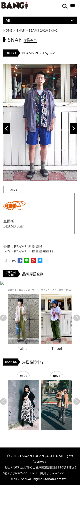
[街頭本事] (14, 5)
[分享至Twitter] (40, 260)
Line (26, 260)
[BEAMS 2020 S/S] (23, 405)
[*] (72, 5)
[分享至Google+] (33, 260)
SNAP (21, 30)
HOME (7, 30)
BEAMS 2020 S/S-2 (43, 30)
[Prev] (3, 318)
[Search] (64, 5)
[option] (40, 123)
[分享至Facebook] (20, 260)
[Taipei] (23, 319)
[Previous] (6, 128)
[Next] (73, 128)
